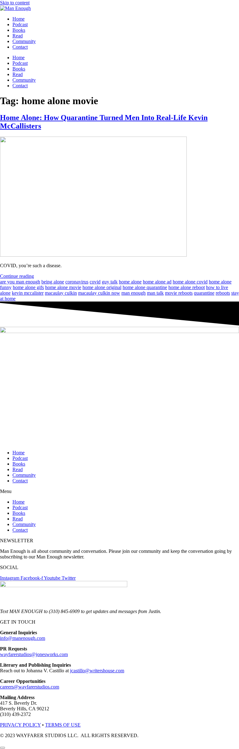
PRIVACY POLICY (20, 724)
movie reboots (179, 293)
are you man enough (20, 281)
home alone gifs (28, 287)
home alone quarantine (145, 287)
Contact (20, 47)
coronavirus (76, 281)
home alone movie (63, 287)
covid (95, 281)
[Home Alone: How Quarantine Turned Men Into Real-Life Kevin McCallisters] (93, 255)
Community (24, 41)
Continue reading (17, 276)
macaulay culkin (61, 293)
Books (18, 30)
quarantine (204, 293)
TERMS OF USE (63, 724)
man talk (155, 293)
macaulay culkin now (99, 293)
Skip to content (15, 2)
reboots (223, 293)
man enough (133, 293)
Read (17, 35)
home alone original (101, 287)
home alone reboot (186, 287)
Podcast (20, 24)
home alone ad (157, 281)
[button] (119, 491)
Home (18, 19)
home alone (130, 281)
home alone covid (190, 281)
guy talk (110, 281)
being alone (52, 281)
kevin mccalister (28, 293)
